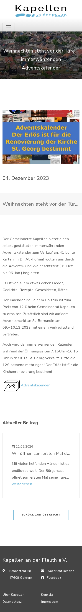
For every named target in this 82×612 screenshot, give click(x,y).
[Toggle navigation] (9, 27)
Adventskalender (35, 385)
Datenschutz (12, 602)
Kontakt (47, 595)
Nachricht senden (61, 571)
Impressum (49, 602)
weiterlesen (22, 484)
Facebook (54, 578)
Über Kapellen (13, 595)
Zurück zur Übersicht (41, 514)
